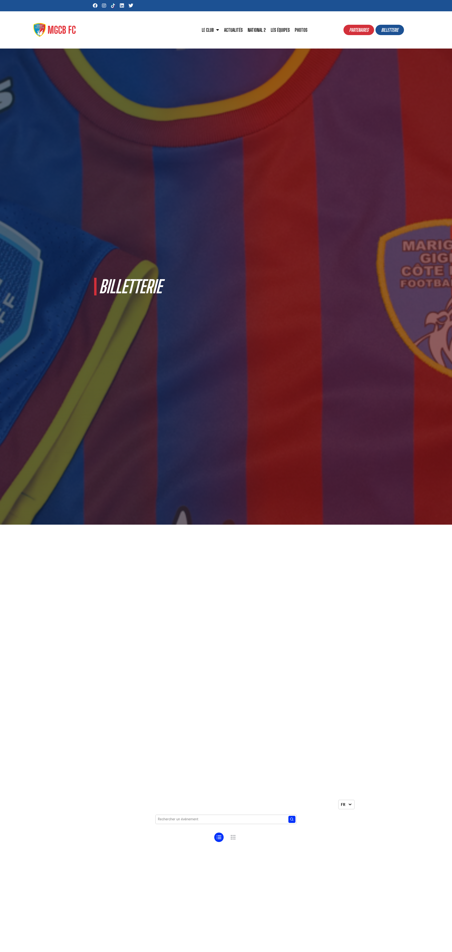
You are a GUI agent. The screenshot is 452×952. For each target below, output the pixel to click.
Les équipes (280, 30)
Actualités (233, 30)
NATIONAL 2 (257, 30)
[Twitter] (131, 5)
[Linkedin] (122, 5)
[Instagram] (104, 5)
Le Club (208, 30)
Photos (301, 30)
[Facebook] (95, 5)
